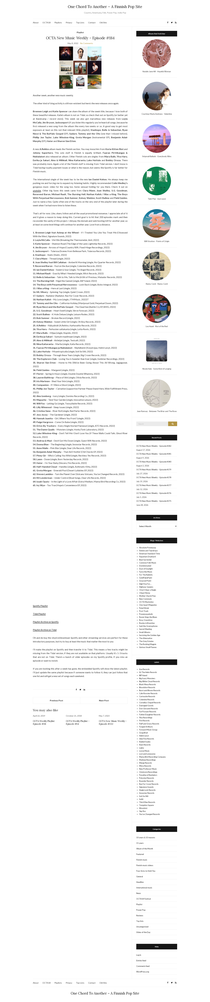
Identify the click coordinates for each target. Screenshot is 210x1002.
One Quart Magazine (148, 605)
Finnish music (141, 860)
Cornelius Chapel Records (150, 702)
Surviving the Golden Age (149, 635)
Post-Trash (143, 611)
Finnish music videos (144, 865)
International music (144, 888)
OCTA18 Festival (143, 899)
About (36, 22)
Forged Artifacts (146, 727)
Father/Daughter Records (149, 714)
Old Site (103, 22)
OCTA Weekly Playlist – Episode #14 (77, 722)
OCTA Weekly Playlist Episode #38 (44, 722)
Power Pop (141, 910)
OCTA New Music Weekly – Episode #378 (153, 477)
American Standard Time (149, 553)
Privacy (69, 22)
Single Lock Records (147, 790)
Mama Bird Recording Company (152, 757)
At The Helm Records (148, 672)
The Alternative (145, 638)
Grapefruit (143, 733)
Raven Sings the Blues (148, 617)
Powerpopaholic (146, 614)
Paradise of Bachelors (148, 775)
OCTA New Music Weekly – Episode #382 (153, 446)
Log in (138, 955)
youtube (37, 190)
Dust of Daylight (146, 569)
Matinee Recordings (147, 760)
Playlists (58, 22)
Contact (92, 22)
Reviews (139, 915)
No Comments (86, 43)
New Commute (145, 599)
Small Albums (144, 632)
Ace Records (144, 669)
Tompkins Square (146, 805)
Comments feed (143, 966)
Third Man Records (147, 802)
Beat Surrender (145, 560)
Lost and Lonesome (147, 754)
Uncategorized (142, 927)
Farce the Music (145, 572)
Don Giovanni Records (148, 708)
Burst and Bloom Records (149, 690)
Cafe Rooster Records (148, 693)
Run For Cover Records (148, 784)
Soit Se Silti (143, 796)
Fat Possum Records (147, 711)
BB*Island (143, 675)
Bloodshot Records (147, 687)
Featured (140, 854)
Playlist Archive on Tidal (45, 629)
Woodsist (143, 808)
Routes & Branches (147, 623)
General (139, 876)
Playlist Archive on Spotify (46, 621)
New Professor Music (148, 769)
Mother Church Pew (147, 596)
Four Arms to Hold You (145, 871)
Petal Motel (144, 608)
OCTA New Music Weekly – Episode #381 (153, 454)
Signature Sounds (146, 787)
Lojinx (141, 748)
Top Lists (80, 22)
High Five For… (145, 584)
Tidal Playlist (39, 613)
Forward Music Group (148, 730)
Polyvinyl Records (146, 778)
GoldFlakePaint (145, 578)
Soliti (141, 799)
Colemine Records (146, 699)
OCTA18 (46, 22)
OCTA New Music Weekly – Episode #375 (153, 501)
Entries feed (141, 960)
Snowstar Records (146, 793)
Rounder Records (146, 781)
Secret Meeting (145, 629)
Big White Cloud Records (149, 681)
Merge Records (145, 763)
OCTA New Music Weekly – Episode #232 (113, 722)
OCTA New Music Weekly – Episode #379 (153, 469)
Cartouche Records (147, 696)
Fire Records (144, 720)
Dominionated (145, 566)
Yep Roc (142, 811)
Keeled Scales (144, 742)
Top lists (139, 921)
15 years (140, 843)
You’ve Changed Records (149, 814)
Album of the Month (144, 848)
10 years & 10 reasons (145, 837)
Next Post (104, 700)
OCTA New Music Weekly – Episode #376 (153, 493)
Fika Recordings (145, 717)
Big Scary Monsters (147, 678)
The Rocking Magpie (147, 644)
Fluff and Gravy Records (149, 724)
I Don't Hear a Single (147, 590)
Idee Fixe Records (146, 739)
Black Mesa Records (147, 684)
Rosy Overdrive (145, 620)
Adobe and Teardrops (148, 550)
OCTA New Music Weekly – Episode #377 (153, 485)
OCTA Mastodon (146, 602)
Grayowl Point (145, 581)
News (138, 893)
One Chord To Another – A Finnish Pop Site (105, 6)
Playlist (80, 32)
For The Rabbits (146, 575)
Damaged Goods (146, 705)
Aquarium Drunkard (147, 556)
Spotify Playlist (40, 605)
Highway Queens (146, 587)
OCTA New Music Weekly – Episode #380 (153, 462)
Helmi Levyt (144, 736)
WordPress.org (142, 972)
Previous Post (56, 700)
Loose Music (144, 751)
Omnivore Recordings (148, 772)
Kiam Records (145, 745)
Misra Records (145, 766)
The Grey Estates (146, 641)
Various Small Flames (148, 647)
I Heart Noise (144, 593)
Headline (140, 882)
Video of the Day (143, 932)
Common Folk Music (147, 563)
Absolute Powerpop (147, 547)
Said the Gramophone (148, 626)
